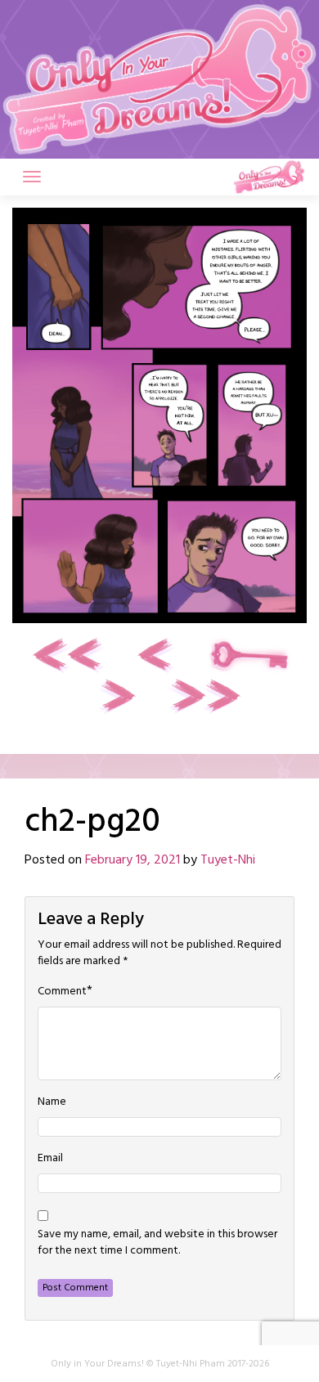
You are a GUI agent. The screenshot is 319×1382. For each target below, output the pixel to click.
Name (52, 1102)
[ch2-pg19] (158, 655)
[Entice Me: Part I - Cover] (69, 655)
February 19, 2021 (132, 860)
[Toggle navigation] (32, 176)
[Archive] (249, 655)
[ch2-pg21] (115, 696)
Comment (62, 992)
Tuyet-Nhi (227, 860)
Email (50, 1159)
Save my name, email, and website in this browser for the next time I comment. (157, 1243)
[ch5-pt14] (204, 696)
